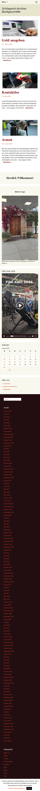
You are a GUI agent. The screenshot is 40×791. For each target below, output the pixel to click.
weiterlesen (8, 60)
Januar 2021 (7, 605)
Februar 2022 (8, 567)
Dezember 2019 (8, 642)
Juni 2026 (6, 417)
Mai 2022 (6, 558)
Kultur (5, 767)
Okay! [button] (29, 788)
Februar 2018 (8, 694)
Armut (7, 139)
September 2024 (9, 477)
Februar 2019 (8, 671)
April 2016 (7, 738)
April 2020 (7, 631)
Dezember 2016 (8, 723)
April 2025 (7, 457)
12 (15, 359)
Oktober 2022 (8, 544)
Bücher (6, 755)
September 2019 (9, 651)
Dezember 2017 (8, 697)
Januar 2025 (7, 466)
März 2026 (7, 425)
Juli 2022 (6, 553)
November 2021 (8, 576)
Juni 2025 (6, 451)
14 (25, 359)
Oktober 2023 (8, 509)
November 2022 (8, 541)
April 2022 (7, 561)
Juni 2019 (6, 660)
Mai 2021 (6, 593)
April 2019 (7, 665)
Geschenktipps (8, 761)
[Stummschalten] (33, 336)
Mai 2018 (6, 689)
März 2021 (7, 599)
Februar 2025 (8, 463)
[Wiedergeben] (4, 336)
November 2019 (8, 645)
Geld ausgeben (13, 40)
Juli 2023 (6, 518)
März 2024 (7, 495)
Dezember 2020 (8, 608)
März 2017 (7, 715)
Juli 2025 (6, 448)
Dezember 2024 (8, 469)
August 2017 (7, 709)
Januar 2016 (7, 741)
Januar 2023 (7, 535)
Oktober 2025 (8, 440)
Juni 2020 (6, 625)
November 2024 (8, 472)
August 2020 (7, 619)
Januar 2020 (7, 639)
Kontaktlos (10, 92)
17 (4, 362)
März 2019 (7, 668)
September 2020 (9, 616)
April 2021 (7, 596)
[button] (20, 305)
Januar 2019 (7, 674)
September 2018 (9, 683)
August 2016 (7, 732)
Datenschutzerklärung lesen (16, 788)
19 (15, 362)
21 (25, 362)
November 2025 (8, 437)
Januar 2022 (7, 570)
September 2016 (9, 729)
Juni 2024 (6, 486)
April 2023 (7, 527)
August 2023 (7, 515)
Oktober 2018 (8, 680)
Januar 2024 (7, 501)
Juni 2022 (6, 556)
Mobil (5, 770)
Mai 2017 (6, 712)
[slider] (18, 336)
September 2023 (9, 512)
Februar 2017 (8, 717)
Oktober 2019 (8, 648)
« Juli (9, 370)
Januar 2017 (7, 720)
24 (4, 364)
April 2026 (7, 422)
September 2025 (9, 443)
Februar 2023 (8, 532)
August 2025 (7, 446)
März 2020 (7, 634)
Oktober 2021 (8, 579)
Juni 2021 (6, 590)
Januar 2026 (7, 431)
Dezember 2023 (8, 503)
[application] (20, 305)
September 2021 (9, 582)
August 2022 (7, 550)
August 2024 (7, 480)
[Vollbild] (36, 336)
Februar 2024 (8, 498)
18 (9, 362)
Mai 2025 (6, 454)
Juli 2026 (6, 414)
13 (20, 359)
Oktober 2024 (8, 475)
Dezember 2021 (8, 573)
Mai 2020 (6, 628)
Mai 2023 (6, 524)
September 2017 (9, 706)
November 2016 (8, 726)
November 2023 (8, 506)
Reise (5, 773)
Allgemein (6, 753)
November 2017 (8, 700)
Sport (5, 776)
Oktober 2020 (8, 613)
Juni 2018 (6, 686)
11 (9, 359)
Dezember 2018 (8, 677)
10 (4, 359)
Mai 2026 (6, 420)
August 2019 (7, 654)
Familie (6, 758)
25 (9, 364)
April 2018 (7, 691)
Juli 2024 (6, 483)
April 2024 (7, 492)
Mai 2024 (6, 489)
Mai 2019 (6, 663)
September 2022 (9, 547)
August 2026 (7, 411)
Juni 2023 (6, 521)
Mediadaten (7, 389)
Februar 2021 (8, 602)
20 (20, 362)
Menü (4, 2)
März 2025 (7, 460)
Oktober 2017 (8, 703)
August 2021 (7, 584)
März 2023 (7, 529)
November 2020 (8, 610)
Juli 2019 (6, 657)
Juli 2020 (6, 622)
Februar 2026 (8, 428)
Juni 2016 (6, 735)
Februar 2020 (8, 637)
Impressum (7, 383)
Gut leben (6, 764)
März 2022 (7, 564)
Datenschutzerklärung (10, 386)
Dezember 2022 (8, 538)
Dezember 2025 (8, 434)
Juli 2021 (6, 587)
